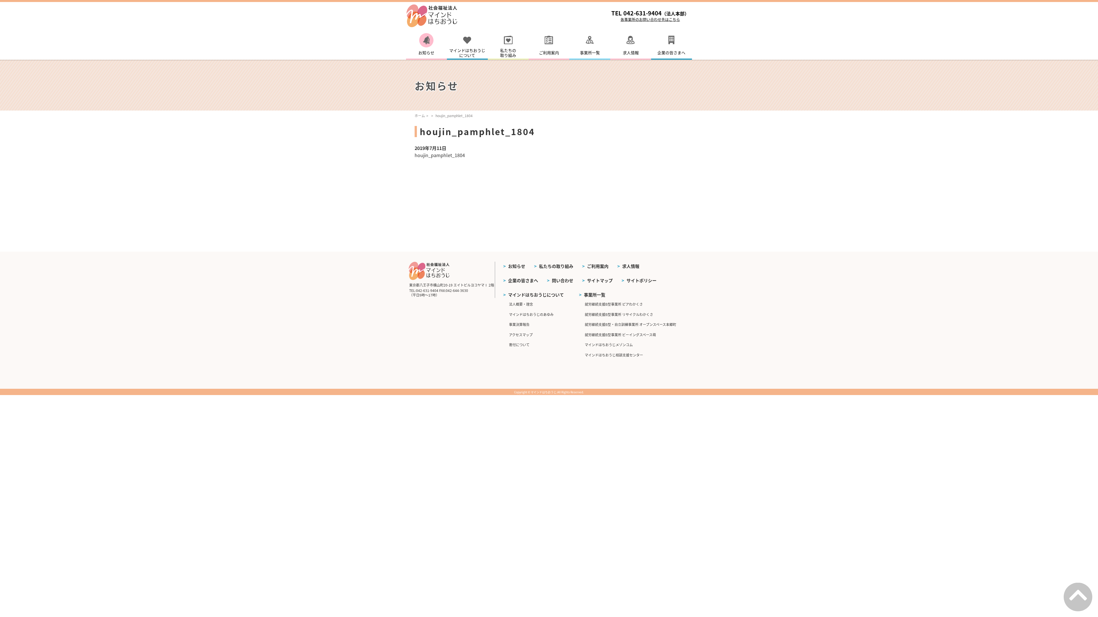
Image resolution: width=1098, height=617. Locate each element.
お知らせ (516, 266)
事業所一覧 (594, 295)
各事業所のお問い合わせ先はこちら (650, 19)
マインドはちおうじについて (536, 295)
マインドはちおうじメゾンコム (609, 344)
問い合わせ (562, 280)
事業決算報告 (519, 324)
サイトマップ (600, 280)
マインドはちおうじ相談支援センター (614, 354)
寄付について (519, 344)
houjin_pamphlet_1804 (440, 155)
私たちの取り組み (556, 266)
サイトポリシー (641, 280)
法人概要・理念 (521, 304)
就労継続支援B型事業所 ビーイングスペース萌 (620, 334)
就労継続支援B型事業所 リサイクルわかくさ (619, 314)
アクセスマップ (521, 334)
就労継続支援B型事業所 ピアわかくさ (614, 304)
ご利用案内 (597, 266)
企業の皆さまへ (523, 280)
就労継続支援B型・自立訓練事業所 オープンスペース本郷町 (630, 324)
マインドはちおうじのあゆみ (531, 314)
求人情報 (630, 266)
